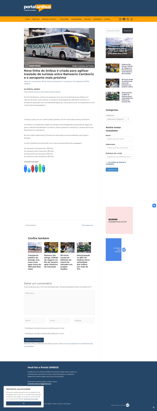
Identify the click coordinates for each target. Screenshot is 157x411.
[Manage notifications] (153, 407)
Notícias (50, 81)
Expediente (98, 19)
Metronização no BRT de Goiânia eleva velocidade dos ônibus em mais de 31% (83, 262)
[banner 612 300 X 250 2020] (119, 249)
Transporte (67, 81)
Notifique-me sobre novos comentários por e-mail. (45, 328)
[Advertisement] (99, 8)
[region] (24, 396)
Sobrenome (110, 144)
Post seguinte (88, 225)
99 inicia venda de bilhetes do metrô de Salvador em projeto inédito (66, 262)
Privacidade (64, 19)
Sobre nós (35, 19)
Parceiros (87, 19)
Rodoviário (58, 81)
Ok (24, 403)
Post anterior (30, 225)
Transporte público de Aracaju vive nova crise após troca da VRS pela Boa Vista (34, 262)
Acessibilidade (76, 19)
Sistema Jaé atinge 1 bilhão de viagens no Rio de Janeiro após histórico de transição (51, 261)
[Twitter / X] (127, 19)
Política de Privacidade (31, 399)
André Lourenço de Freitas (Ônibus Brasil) (44, 92)
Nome (108, 135)
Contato (107, 19)
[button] (56, 19)
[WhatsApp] (131, 19)
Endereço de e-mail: (114, 153)
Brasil (44, 81)
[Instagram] (120, 19)
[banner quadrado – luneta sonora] (119, 220)
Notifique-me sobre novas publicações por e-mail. (45, 333)
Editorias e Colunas (49, 19)
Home (27, 19)
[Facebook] (124, 19)
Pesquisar (127, 31)
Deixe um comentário (32, 81)
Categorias (110, 115)
